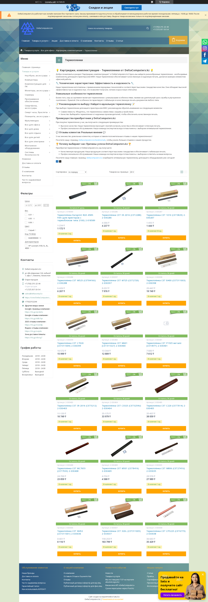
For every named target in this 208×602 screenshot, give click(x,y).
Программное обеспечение (32, 100)
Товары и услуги (40, 40)
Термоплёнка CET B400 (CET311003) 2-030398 (166, 281)
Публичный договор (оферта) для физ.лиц (83, 586)
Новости (109, 573)
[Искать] (147, 28)
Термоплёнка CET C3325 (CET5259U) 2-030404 (121, 407)
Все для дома (32, 129)
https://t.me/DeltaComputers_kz (38, 297)
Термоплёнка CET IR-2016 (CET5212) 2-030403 (77, 407)
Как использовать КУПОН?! (34, 589)
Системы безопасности (32, 153)
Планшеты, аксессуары (36, 116)
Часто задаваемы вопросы (34, 583)
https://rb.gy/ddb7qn (34, 318)
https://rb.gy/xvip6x (33, 331)
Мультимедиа (32, 120)
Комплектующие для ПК (35, 85)
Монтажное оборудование (32, 146)
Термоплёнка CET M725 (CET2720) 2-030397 (120, 281)
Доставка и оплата (69, 40)
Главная (26, 40)
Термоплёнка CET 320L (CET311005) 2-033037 (121, 532)
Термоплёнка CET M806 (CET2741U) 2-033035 (165, 469)
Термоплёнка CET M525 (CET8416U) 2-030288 (76, 281)
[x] (60, 162)
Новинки (26, 159)
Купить (77, 240)
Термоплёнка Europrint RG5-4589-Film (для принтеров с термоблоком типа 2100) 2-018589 (76, 218)
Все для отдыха (33, 133)
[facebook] (57, 162)
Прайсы (150, 576)
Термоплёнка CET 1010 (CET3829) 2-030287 (166, 216)
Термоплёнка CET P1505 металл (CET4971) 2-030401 (163, 344)
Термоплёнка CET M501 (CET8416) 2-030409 (120, 469)
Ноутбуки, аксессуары (36, 75)
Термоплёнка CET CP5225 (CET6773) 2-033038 (166, 532)
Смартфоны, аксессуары (31, 106)
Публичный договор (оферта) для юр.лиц (82, 583)
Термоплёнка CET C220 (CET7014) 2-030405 (166, 407)
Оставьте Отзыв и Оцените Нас (77, 576)
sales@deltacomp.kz (33, 293)
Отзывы (110, 40)
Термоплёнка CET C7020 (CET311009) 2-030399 (70, 344)
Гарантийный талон (30, 586)
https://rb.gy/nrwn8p (34, 325)
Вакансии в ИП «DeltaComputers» (120, 585)
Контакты (99, 40)
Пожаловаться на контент (112, 599)
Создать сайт (50, 2)
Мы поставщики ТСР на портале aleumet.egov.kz (119, 580)
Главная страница (31, 67)
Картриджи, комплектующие (69, 50)
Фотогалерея (153, 586)
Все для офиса (47, 50)
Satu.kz (116, 596)
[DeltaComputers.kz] (28, 28)
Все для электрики (34, 141)
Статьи (119, 40)
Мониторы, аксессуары (36, 90)
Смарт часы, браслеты (36, 112)
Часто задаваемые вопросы (31, 181)
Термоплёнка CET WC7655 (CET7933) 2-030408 (71, 469)
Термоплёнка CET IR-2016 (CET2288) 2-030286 (121, 216)
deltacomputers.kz (94, 157)
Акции (54, 40)
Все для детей (32, 137)
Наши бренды (28, 573)
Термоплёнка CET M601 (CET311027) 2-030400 (114, 344)
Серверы (29, 94)
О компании (86, 40)
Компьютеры (31, 80)
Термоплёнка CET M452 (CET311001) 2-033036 (70, 532)
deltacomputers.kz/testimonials (92, 140)
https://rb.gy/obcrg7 (33, 337)
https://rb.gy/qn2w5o (34, 312)
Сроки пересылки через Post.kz (119, 588)
